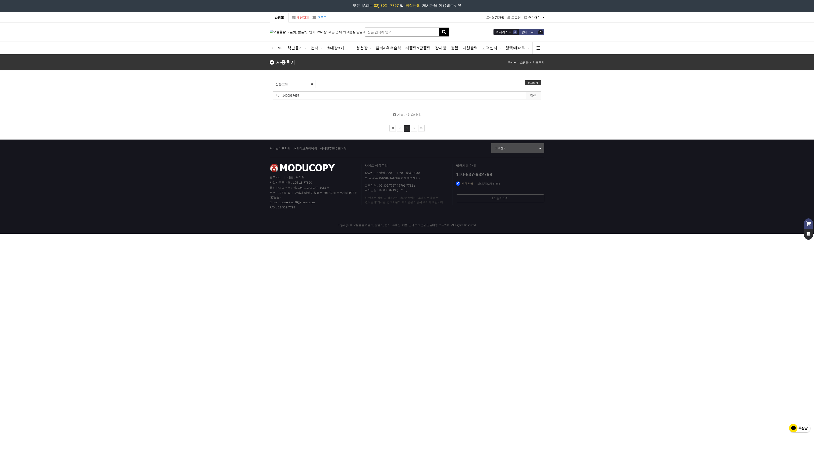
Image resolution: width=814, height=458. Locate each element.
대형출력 (470, 48)
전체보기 (533, 82)
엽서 (315, 48)
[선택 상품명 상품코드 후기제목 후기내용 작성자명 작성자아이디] (294, 84)
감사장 (440, 48)
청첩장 (362, 48)
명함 (454, 48)
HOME (277, 48)
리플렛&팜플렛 (418, 48)
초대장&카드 (337, 48)
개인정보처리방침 (305, 148)
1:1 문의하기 (500, 198)
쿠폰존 (322, 17)
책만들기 (295, 48)
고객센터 (490, 48)
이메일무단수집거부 (333, 148)
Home (512, 62)
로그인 (516, 17)
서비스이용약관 (280, 148)
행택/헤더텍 (516, 48)
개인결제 (303, 17)
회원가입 (498, 17)
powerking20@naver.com (298, 202)
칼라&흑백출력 (388, 48)
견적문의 (413, 5)
